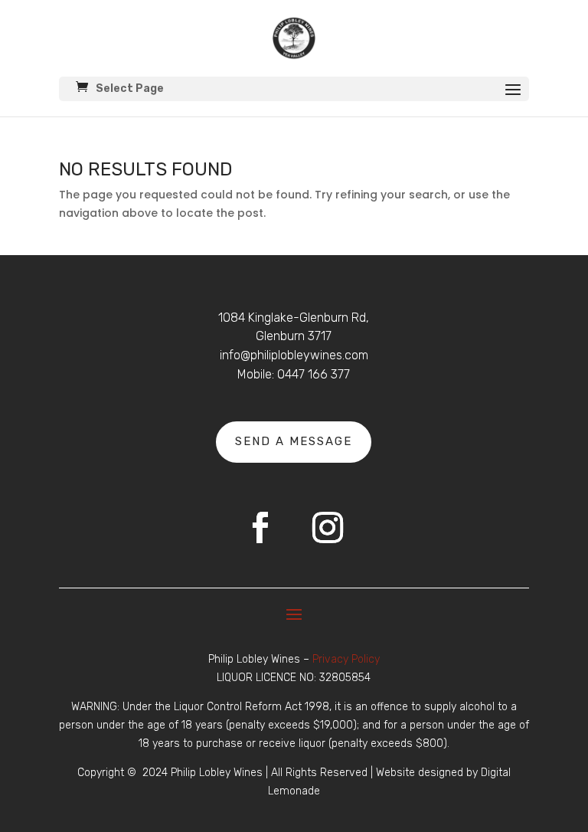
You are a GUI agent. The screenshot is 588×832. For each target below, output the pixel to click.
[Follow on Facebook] (260, 527)
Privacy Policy (346, 659)
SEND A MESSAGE (293, 441)
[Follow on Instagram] (327, 527)
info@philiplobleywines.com (294, 355)
